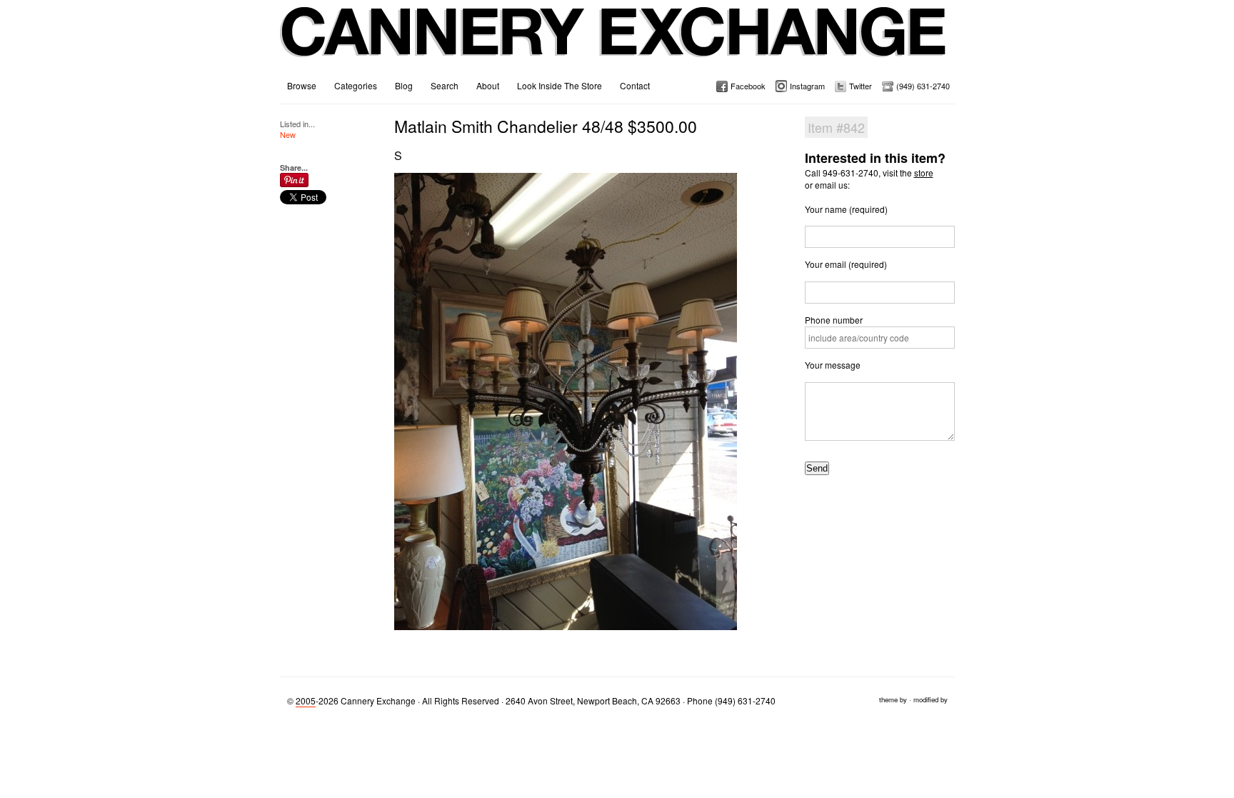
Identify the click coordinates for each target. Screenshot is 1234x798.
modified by (930, 699)
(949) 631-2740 (923, 85)
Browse (301, 85)
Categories (355, 85)
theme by (893, 699)
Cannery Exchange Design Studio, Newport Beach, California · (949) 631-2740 (614, 43)
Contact (635, 85)
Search (444, 85)
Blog (404, 85)
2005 (306, 700)
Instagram (807, 85)
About (487, 85)
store (923, 172)
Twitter (860, 85)
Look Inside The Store (559, 85)
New (288, 134)
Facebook (748, 85)
